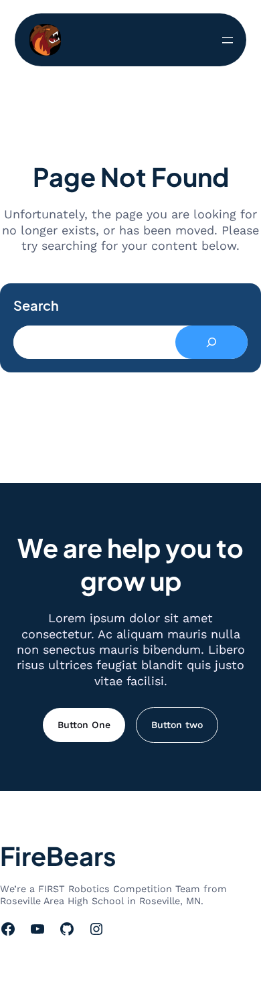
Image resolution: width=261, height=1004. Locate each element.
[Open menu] (228, 40)
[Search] (211, 342)
